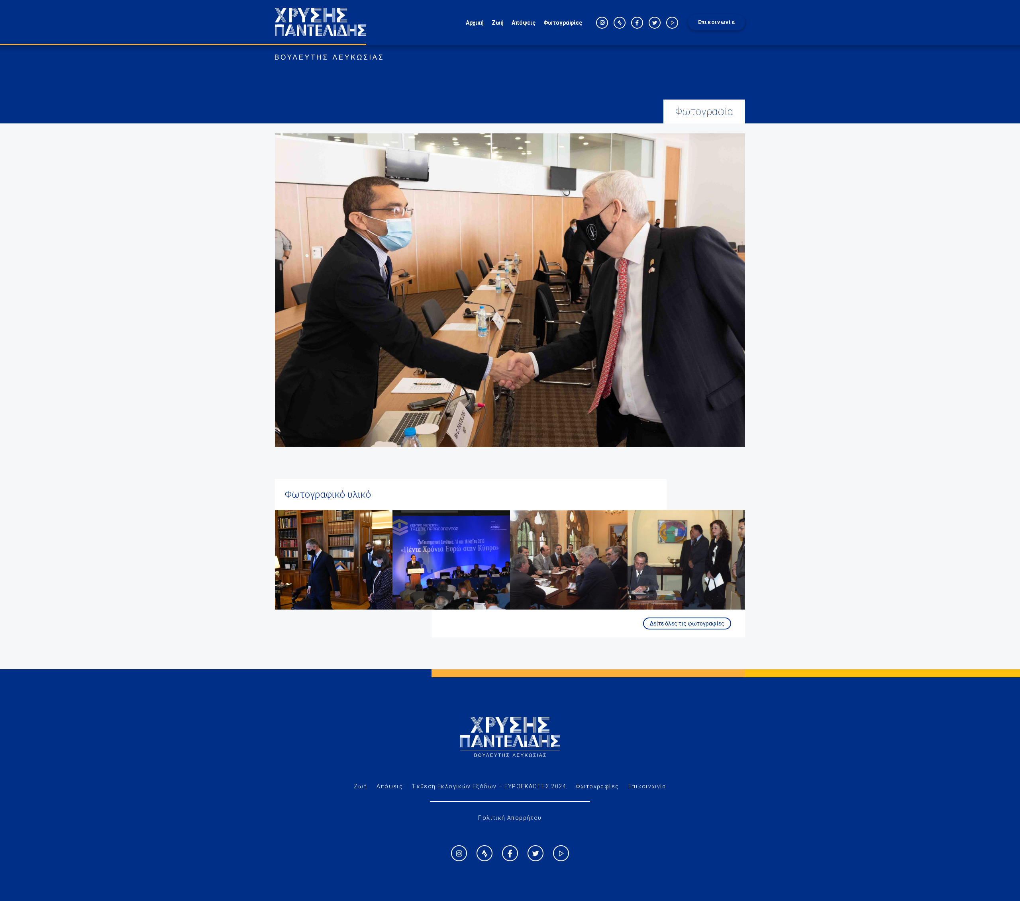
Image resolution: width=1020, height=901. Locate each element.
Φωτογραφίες (562, 23)
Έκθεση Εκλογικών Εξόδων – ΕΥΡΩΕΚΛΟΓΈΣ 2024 (489, 786)
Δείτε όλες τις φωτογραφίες (687, 623)
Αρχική (475, 23)
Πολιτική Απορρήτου (509, 818)
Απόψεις (524, 23)
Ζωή (498, 23)
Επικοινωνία (716, 22)
